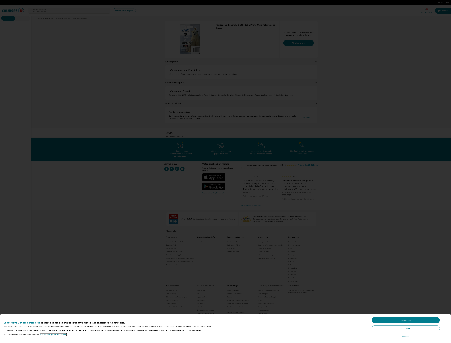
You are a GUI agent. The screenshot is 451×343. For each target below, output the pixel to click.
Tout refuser (405, 328)
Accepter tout (406, 320)
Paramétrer (406, 336)
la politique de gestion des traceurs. (53, 334)
